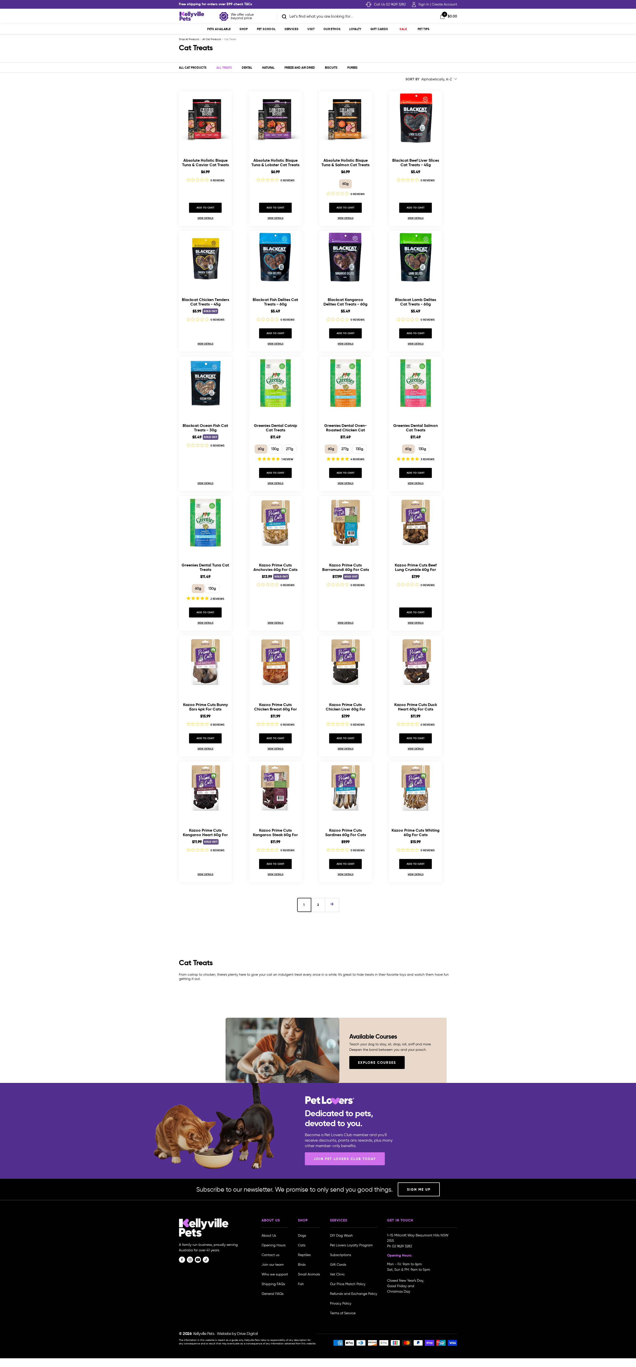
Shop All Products (189, 39)
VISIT (311, 29)
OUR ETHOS (331, 29)
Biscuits (331, 67)
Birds (302, 1265)
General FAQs (272, 1294)
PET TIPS (424, 29)
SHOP (243, 29)
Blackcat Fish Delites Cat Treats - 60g (275, 302)
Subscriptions (340, 1255)
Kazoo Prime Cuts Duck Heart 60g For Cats (415, 707)
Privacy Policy (340, 1303)
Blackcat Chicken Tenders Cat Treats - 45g (205, 302)
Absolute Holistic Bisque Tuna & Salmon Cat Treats (345, 162)
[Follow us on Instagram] (190, 1260)
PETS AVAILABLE (219, 29)
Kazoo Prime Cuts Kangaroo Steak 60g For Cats (275, 832)
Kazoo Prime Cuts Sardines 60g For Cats (345, 832)
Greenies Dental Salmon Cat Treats (415, 427)
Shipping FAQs (273, 1284)
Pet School (266, 29)
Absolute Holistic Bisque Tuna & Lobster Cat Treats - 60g (275, 162)
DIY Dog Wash (341, 1235)
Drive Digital (247, 1333)
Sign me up (419, 1189)
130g (275, 449)
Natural (268, 67)
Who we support (275, 1274)
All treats (224, 67)
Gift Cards (379, 29)
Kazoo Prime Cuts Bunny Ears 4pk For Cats (205, 707)
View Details (205, 218)
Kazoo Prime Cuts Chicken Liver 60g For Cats (345, 707)
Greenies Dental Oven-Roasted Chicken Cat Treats (345, 427)
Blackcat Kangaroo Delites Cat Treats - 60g (345, 302)
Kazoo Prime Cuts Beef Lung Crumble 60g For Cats (416, 567)
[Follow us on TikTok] (206, 1260)
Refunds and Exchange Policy (353, 1294)
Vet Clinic (337, 1274)
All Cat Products (211, 39)
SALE (402, 29)
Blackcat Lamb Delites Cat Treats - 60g (415, 302)
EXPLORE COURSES (377, 1062)
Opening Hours (273, 1245)
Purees (352, 67)
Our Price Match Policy (347, 1284)
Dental (247, 67)
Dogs (302, 1235)
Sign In (423, 4)
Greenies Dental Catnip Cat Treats (275, 427)
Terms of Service (343, 1313)
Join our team (273, 1265)
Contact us (270, 1255)
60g (345, 184)
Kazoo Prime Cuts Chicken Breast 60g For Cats (275, 707)
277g (289, 449)
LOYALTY (355, 29)
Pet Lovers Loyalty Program (351, 1245)
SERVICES (291, 29)
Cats (301, 1245)
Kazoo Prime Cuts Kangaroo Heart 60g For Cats (205, 832)
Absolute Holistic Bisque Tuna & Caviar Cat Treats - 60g (205, 162)
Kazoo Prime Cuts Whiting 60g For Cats (415, 832)
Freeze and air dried (299, 67)
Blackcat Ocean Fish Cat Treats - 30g (205, 427)
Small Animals (309, 1274)
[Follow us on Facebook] (182, 1260)
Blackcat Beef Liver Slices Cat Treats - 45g (415, 162)
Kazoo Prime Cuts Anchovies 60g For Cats (275, 567)
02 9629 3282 (402, 1246)
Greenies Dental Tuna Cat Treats (205, 567)
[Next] (332, 905)
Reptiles (304, 1255)
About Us (269, 1235)
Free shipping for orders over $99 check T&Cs (215, 4)
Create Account (444, 4)
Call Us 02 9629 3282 (390, 4)
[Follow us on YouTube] (198, 1260)
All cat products (192, 67)
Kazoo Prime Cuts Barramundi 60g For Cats (345, 567)
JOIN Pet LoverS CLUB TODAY (345, 1159)
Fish (301, 1284)
